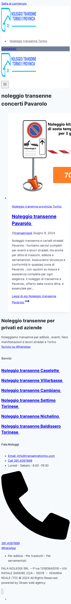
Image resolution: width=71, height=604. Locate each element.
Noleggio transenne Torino (28, 41)
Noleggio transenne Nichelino (30, 416)
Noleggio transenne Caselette (30, 370)
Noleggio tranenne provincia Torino (37, 206)
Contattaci (8, 48)
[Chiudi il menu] (2, 591)
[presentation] (39, 156)
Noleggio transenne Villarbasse (32, 380)
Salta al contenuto (14, 3)
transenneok (23, 233)
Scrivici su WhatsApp (16, 347)
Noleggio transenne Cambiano (31, 390)
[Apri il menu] (5, 84)
